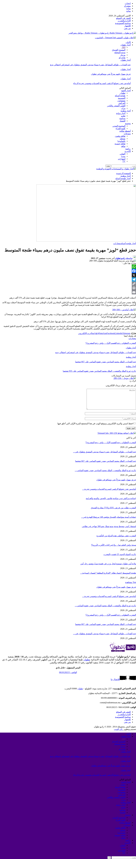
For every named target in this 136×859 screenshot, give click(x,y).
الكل (123, 47)
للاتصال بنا (115, 679)
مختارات (117, 243)
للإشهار (127, 26)
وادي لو (122, 57)
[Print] (68, 288)
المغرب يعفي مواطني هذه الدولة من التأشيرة (116, 536)
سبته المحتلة (119, 52)
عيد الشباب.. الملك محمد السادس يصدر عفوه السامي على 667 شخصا (105, 461)
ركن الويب (118, 729)
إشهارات (121, 159)
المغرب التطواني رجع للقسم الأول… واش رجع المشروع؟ (111, 442)
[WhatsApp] (68, 267)
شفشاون (121, 100)
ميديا (123, 156)
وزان (123, 108)
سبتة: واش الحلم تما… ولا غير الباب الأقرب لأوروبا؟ (113, 545)
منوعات (127, 133)
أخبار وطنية (126, 111)
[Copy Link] (68, 284)
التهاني (122, 154)
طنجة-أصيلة (120, 95)
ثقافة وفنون (120, 136)
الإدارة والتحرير (124, 21)
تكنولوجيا (121, 141)
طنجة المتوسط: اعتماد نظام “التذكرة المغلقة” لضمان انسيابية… (108, 573)
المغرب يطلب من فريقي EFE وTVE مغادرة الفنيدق (113, 508)
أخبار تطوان (125, 45)
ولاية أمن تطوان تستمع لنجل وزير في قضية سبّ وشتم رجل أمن (108, 563)
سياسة (122, 118)
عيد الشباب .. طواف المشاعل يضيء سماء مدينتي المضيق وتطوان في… (104, 452)
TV (123, 161)
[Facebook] (68, 271)
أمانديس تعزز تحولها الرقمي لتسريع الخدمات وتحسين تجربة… (109, 489)
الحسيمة (121, 98)
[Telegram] (68, 279)
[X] (68, 275)
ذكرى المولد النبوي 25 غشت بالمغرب (119, 554)
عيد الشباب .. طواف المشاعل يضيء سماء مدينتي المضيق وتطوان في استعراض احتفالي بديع (90, 65)
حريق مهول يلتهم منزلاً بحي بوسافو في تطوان (111, 74)
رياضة (128, 149)
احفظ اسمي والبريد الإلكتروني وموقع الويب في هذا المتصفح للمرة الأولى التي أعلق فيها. (95, 423)
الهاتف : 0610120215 (68, 672)
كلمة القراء (120, 128)
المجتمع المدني (118, 126)
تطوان (122, 93)
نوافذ (123, 146)
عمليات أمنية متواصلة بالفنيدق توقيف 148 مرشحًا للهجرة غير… (108, 517)
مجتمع (128, 123)
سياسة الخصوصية (123, 23)
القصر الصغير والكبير (116, 106)
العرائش (121, 103)
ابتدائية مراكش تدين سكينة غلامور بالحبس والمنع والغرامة (111, 498)
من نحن (127, 28)
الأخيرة (128, 151)
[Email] (68, 292)
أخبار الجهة (126, 90)
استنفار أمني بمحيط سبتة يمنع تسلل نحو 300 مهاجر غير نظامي (109, 526)
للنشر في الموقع (123, 18)
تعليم (123, 116)
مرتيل (122, 55)
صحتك (122, 138)
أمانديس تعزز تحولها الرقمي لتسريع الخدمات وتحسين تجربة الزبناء (102, 83)
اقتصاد (122, 121)
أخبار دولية (120, 113)
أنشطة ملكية (125, 131)
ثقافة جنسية (120, 144)
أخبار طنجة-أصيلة (128, 243)
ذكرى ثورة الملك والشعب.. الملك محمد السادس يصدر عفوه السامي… (105, 470)
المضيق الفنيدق (118, 50)
